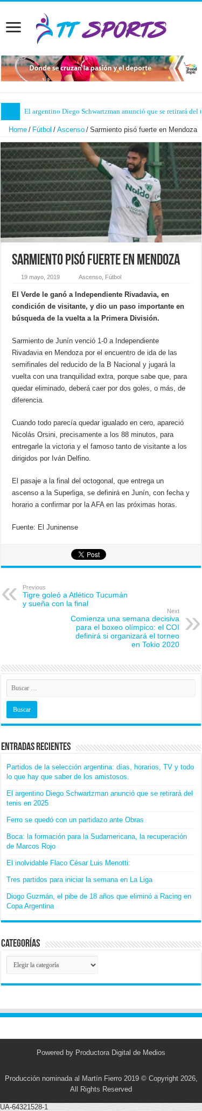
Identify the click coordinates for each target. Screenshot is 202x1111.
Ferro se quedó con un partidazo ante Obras (75, 820)
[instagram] (106, 1065)
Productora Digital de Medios (120, 1052)
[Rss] (86, 1065)
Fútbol (42, 130)
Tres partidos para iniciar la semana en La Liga (79, 880)
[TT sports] (101, 26)
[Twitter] (96, 1065)
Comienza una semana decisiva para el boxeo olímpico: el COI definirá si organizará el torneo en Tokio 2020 (125, 628)
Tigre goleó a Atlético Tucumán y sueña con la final (75, 596)
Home (16, 130)
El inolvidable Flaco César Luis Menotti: (68, 863)
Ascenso (71, 130)
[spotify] (117, 1065)
